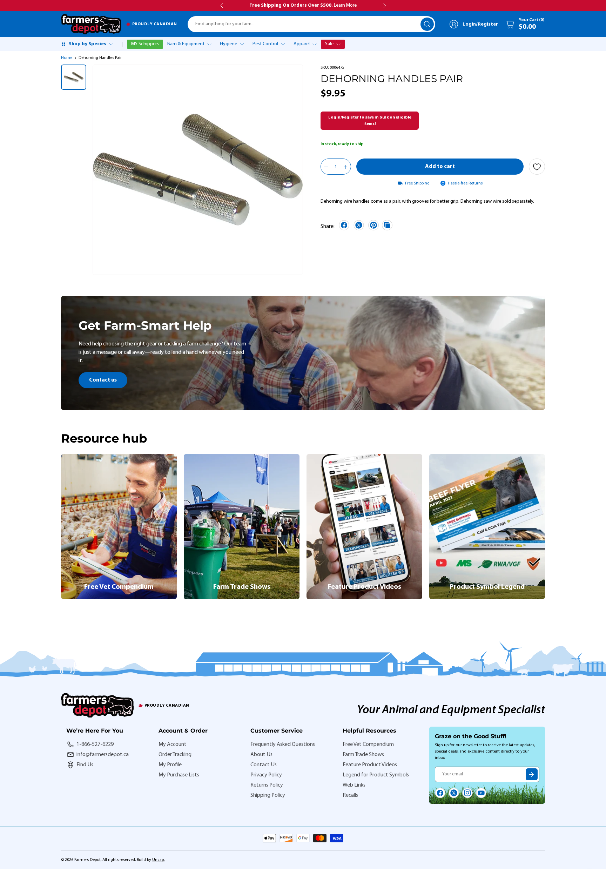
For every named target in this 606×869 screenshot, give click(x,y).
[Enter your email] (532, 774)
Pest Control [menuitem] (265, 44)
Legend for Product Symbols (376, 775)
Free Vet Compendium (368, 744)
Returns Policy (266, 785)
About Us (261, 754)
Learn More (345, 5)
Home (66, 58)
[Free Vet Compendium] (119, 526)
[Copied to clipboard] (387, 225)
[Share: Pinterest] (373, 225)
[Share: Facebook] (344, 225)
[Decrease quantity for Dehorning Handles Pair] (326, 167)
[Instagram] (467, 793)
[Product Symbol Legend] (487, 526)
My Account (173, 744)
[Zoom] (288, 260)
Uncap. (158, 860)
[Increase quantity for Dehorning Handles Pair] (345, 167)
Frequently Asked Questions (282, 744)
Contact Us (263, 765)
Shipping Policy (267, 795)
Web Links (354, 785)
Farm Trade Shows (363, 754)
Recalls (350, 795)
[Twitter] (454, 793)
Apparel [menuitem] (302, 44)
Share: (328, 226)
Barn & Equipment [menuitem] (185, 44)
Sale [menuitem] (329, 44)
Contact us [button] (103, 380)
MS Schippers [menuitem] (145, 44)
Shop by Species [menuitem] (87, 44)
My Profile (170, 765)
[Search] (427, 24)
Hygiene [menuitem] (228, 44)
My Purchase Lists (179, 775)
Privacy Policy (266, 775)
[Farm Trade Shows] (241, 526)
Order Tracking (175, 754)
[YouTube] (481, 793)
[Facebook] (440, 793)
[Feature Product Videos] (364, 526)
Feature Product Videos (370, 765)
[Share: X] (359, 225)
